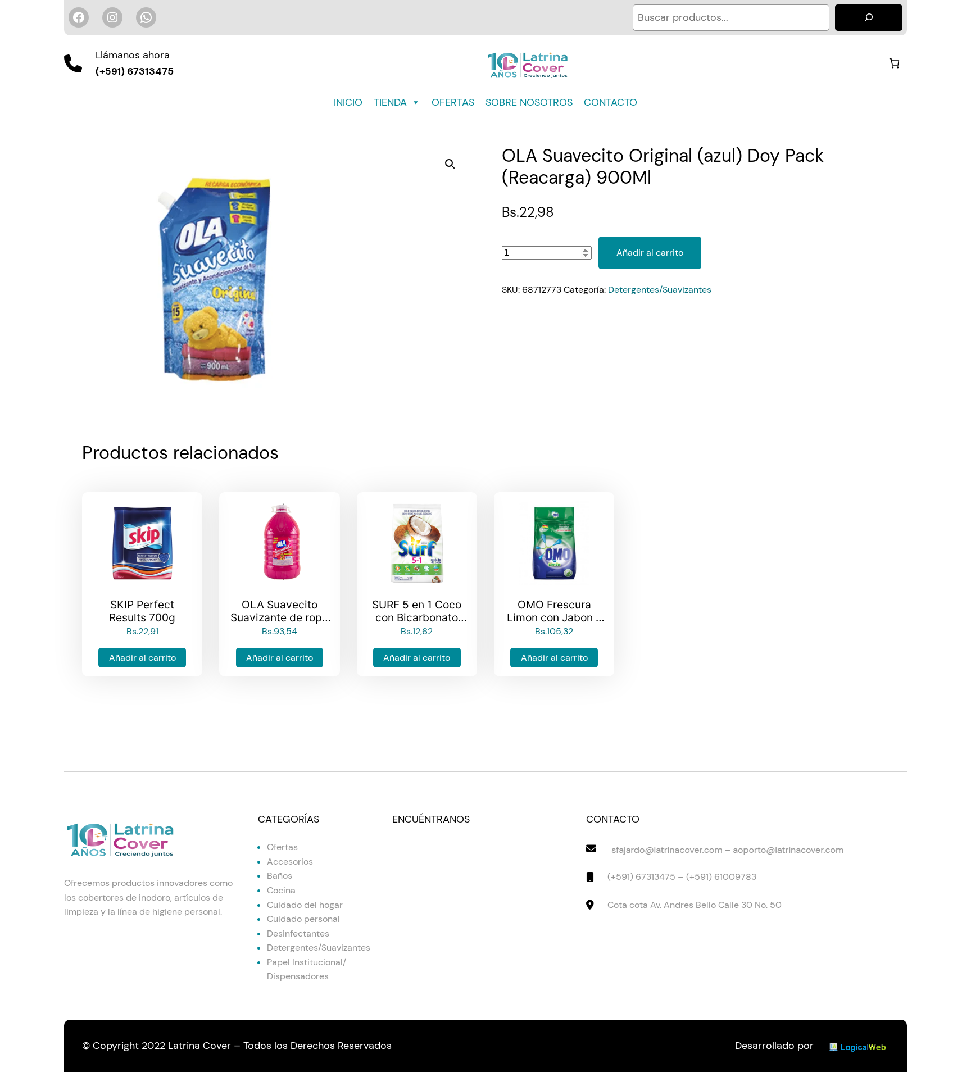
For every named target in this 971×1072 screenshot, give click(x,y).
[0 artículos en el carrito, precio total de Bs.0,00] (894, 63)
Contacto (610, 102)
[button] (450, 164)
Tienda (390, 102)
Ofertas (453, 102)
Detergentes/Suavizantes (659, 290)
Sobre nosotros (529, 102)
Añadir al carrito (649, 252)
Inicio (348, 102)
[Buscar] (868, 17)
